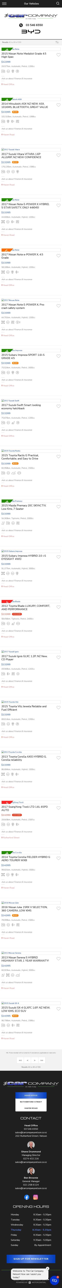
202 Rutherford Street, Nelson (31, 1136)
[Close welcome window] (47, 1268)
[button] (54, 1280)
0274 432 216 (31, 1158)
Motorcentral (39, 1282)
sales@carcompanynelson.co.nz (31, 1132)
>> (41, 1060)
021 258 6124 (31, 1184)
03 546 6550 (34, 25)
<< (20, 1060)
